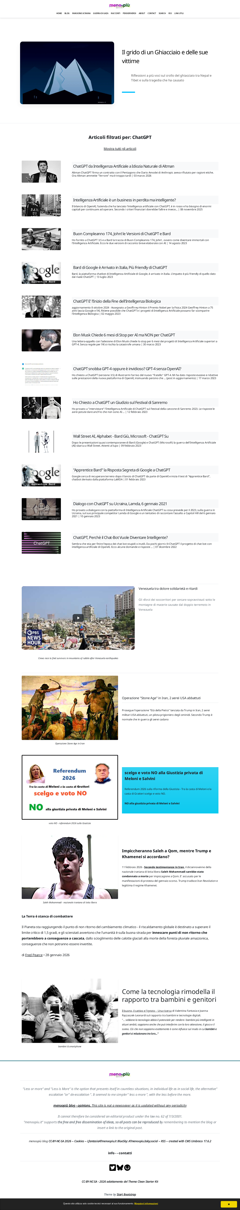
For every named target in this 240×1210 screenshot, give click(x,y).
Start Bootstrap (126, 1194)
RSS (170, 13)
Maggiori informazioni (146, 1203)
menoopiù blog (51, 1141)
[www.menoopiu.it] (127, 1167)
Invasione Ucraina (81, 13)
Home (59, 13)
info (111, 1153)
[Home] (120, 5)
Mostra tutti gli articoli (120, 148)
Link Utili (179, 13)
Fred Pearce (34, 955)
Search (162, 13)
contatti (125, 1153)
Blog (67, 13)
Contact (152, 13)
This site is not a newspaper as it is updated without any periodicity (119, 1105)
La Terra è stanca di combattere (47, 916)
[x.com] (113, 1167)
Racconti (115, 13)
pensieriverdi (129, 13)
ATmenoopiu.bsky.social (143, 1141)
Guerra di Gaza (100, 13)
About (142, 13)
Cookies (79, 1141)
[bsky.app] (120, 1167)
